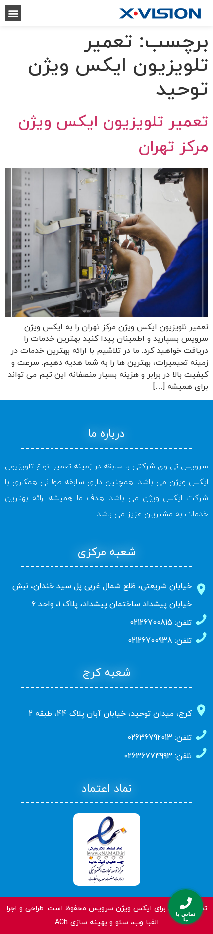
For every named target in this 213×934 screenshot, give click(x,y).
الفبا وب (146, 922)
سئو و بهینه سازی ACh (91, 922)
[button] (13, 13)
